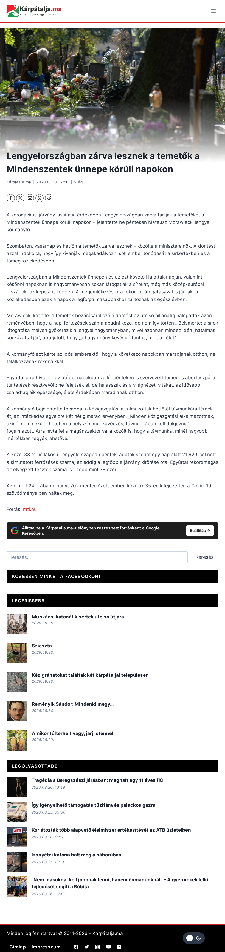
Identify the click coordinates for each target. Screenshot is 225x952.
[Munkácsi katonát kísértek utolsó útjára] (17, 624)
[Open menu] (213, 11)
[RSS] (119, 947)
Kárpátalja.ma (19, 182)
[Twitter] (87, 947)
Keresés (204, 557)
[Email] (30, 198)
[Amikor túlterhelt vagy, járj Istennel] (17, 740)
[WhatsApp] (39, 198)
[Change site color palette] (194, 938)
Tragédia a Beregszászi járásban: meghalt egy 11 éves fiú (97, 780)
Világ (78, 182)
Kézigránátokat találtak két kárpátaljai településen (90, 675)
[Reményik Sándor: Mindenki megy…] (17, 711)
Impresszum (46, 947)
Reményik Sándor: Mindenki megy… (73, 704)
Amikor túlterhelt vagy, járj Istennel (72, 733)
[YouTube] (108, 947)
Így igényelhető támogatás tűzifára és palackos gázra (94, 805)
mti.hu (30, 509)
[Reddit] (49, 198)
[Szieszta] (17, 653)
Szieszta (42, 646)
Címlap (17, 947)
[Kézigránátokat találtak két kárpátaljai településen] (17, 682)
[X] (20, 198)
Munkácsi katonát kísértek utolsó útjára (78, 617)
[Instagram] (97, 947)
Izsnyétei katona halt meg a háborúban (77, 855)
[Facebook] (11, 198)
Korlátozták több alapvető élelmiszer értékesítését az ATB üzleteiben (111, 830)
